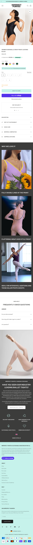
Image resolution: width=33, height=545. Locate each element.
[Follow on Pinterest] (11, 527)
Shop (3, 466)
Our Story (4, 473)
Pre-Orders (4, 494)
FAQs (3, 496)
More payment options (17, 99)
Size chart (29, 72)
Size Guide (4, 468)
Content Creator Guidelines (8, 482)
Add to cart (16, 90)
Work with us (4, 480)
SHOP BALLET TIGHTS (16, 407)
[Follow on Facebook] (2, 527)
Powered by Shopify (23, 534)
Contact (3, 489)
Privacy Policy (5, 501)
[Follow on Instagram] (6, 527)
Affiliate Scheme (5, 477)
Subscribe (7, 521)
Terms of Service (5, 504)
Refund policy (5, 499)
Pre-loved (4, 470)
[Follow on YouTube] (15, 527)
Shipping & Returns (6, 492)
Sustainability (5, 475)
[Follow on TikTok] (19, 527)
